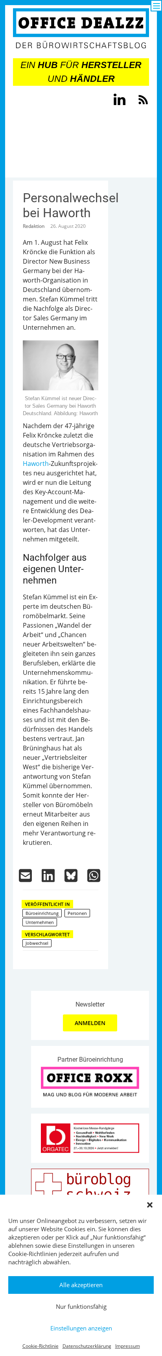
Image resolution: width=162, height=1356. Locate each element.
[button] (150, 1205)
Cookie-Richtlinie (40, 1346)
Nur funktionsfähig (81, 1306)
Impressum (127, 1346)
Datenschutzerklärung (87, 1346)
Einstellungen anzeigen (81, 1328)
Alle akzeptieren (81, 1285)
